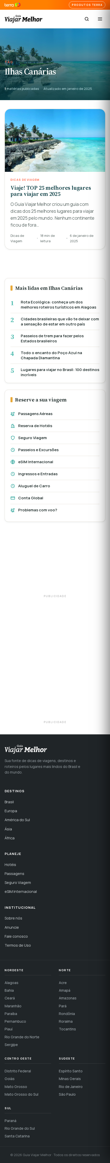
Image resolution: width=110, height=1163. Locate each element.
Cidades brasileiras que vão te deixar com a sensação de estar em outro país (60, 321)
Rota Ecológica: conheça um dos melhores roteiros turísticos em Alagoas (58, 305)
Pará (63, 1005)
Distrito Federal (18, 1071)
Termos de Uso (18, 945)
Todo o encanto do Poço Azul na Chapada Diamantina (51, 355)
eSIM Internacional (35, 461)
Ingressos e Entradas (38, 474)
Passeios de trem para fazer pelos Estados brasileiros (52, 338)
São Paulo (67, 1094)
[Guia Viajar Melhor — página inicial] (23, 19)
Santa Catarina (17, 1136)
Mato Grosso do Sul (21, 1094)
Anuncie (12, 927)
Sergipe (11, 1044)
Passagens (14, 873)
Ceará (10, 998)
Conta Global (30, 498)
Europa (11, 810)
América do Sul (17, 819)
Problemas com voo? (37, 510)
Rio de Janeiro (71, 1086)
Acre (63, 982)
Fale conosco (16, 936)
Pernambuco (15, 1021)
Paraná (10, 1120)
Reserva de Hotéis (35, 425)
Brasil (9, 801)
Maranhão (13, 1005)
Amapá (64, 990)
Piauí (9, 1029)
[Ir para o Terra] (12, 5)
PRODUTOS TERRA (87, 5)
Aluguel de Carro (34, 486)
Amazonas (67, 998)
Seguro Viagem (32, 437)
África (10, 838)
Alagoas (11, 982)
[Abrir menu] (100, 19)
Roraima (66, 1021)
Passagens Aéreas (35, 413)
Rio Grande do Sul (20, 1128)
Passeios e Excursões (38, 449)
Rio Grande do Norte (22, 1036)
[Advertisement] (55, 560)
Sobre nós (13, 918)
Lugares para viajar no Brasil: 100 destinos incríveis (60, 372)
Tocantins (67, 1029)
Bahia (9, 990)
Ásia (8, 829)
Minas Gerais (70, 1078)
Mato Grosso (16, 1086)
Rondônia (67, 1013)
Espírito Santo (71, 1071)
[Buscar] (86, 19)
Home (9, 50)
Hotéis (10, 864)
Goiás (10, 1078)
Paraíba (11, 1013)
